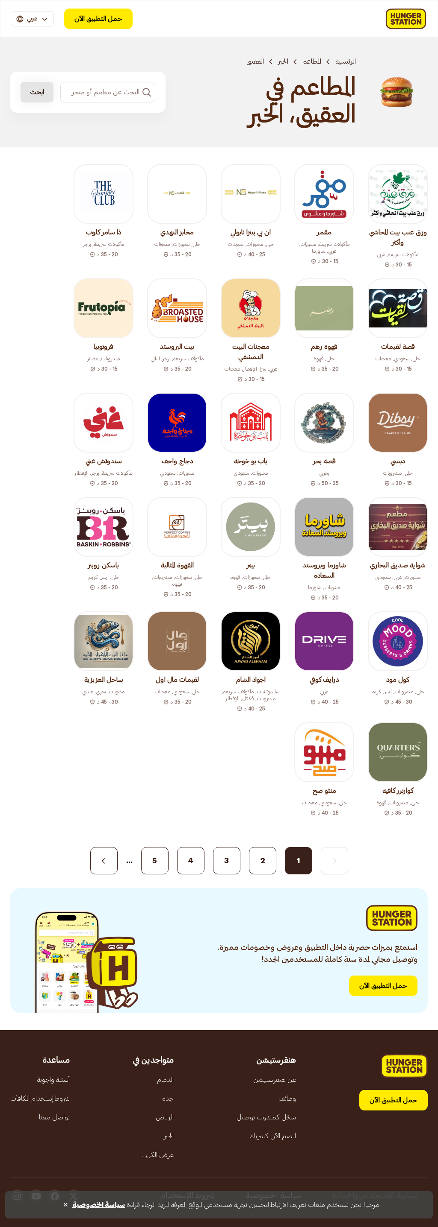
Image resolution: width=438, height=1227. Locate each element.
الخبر (283, 61)
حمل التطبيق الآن (98, 18)
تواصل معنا (54, 1117)
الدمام (165, 1079)
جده (168, 1098)
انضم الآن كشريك (272, 1136)
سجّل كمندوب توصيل (266, 1117)
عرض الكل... (158, 1154)
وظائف (287, 1098)
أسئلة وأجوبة (53, 1079)
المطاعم (311, 61)
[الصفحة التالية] (104, 860)
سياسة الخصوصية (98, 1204)
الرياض (165, 1117)
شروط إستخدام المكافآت (40, 1098)
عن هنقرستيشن (274, 1079)
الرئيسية (345, 61)
